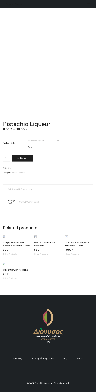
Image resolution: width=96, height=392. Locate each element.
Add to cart (22, 158)
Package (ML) (9, 143)
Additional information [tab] (20, 189)
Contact (79, 358)
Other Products (18, 172)
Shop (64, 358)
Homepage (18, 358)
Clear (30, 147)
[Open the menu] (88, 4)
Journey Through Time (43, 358)
